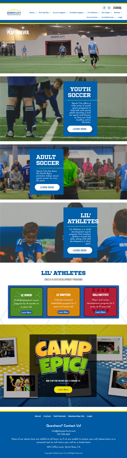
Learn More (80, 128)
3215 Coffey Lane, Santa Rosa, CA (63, 447)
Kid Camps (106, 13)
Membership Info (76, 416)
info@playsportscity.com (63, 431)
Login (120, 17)
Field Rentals (59, 416)
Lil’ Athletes (92, 13)
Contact (47, 416)
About (32, 13)
